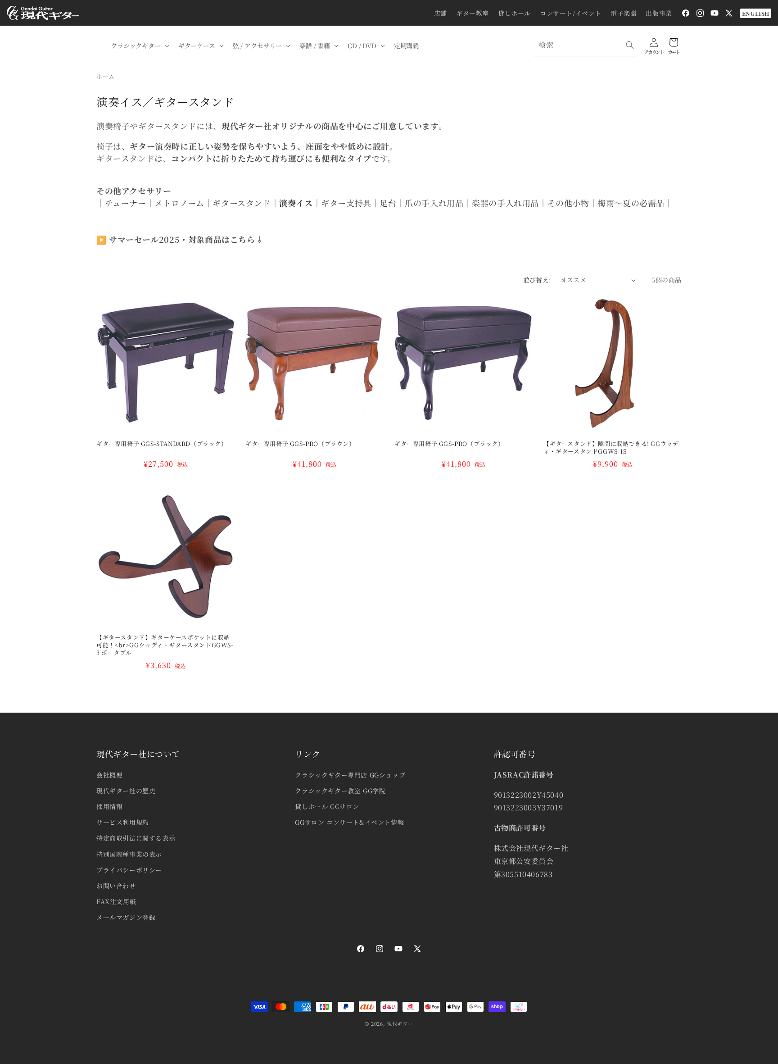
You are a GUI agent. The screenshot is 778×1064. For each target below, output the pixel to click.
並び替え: (537, 279)
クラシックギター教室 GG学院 (340, 790)
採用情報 (109, 806)
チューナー (125, 203)
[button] (139, 45)
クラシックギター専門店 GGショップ (350, 774)
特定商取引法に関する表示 (135, 837)
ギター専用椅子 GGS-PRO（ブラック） (449, 444)
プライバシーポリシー (129, 869)
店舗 (440, 13)
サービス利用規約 (122, 822)
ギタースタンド (242, 203)
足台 (388, 203)
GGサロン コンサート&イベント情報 (349, 822)
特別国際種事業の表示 (129, 854)
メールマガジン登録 (125, 917)
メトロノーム (179, 203)
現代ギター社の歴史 (125, 790)
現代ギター (400, 1023)
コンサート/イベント (571, 13)
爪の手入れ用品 (434, 203)
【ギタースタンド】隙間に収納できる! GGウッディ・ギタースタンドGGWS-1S (610, 447)
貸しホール (514, 13)
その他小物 (568, 203)
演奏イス (295, 203)
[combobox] (585, 45)
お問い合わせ (116, 885)
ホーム (105, 76)
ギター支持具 (346, 203)
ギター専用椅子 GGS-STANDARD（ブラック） (161, 444)
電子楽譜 (624, 13)
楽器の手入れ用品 (505, 203)
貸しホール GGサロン (327, 806)
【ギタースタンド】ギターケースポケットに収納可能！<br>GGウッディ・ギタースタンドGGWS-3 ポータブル (165, 645)
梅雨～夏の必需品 (631, 203)
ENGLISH (755, 13)
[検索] (630, 45)
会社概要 (109, 774)
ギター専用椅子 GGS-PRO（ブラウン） (300, 444)
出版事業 (659, 13)
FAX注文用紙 (116, 901)
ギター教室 (472, 13)
